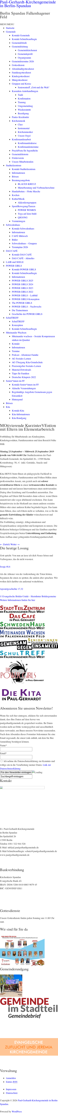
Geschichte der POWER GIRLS (27, 313)
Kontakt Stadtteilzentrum (23, 169)
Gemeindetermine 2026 (23, 61)
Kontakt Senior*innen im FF (25, 384)
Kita (8, 406)
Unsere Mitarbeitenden (22, 161)
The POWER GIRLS (22, 302)
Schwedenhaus (13, 224)
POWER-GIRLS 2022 (22, 291)
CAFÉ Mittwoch (20, 235)
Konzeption (17, 325)
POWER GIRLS (14, 265)
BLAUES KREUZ (27, 183)
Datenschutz (12, 1092)
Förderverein (18, 157)
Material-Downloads (21, 369)
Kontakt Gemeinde (21, 35)
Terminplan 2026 (20, 247)
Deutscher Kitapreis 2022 (24, 377)
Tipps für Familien (20, 373)
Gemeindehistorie (20, 154)
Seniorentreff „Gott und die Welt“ (33, 87)
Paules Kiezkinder (20, 117)
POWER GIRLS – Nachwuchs (26, 306)
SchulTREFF (12, 317)
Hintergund (17, 399)
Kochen (15, 195)
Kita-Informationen (21, 414)
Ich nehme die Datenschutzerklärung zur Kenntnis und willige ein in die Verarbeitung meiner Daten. (27, 764)
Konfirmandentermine (28, 146)
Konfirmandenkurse (27, 143)
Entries (11, 1081)
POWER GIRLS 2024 (22, 284)
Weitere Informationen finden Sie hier (17, 600)
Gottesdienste (18, 65)
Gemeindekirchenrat (27, 50)
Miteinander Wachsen (16, 332)
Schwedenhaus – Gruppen (24, 243)
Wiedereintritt (24, 109)
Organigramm (24, 57)
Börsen (15, 176)
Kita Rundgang (19, 417)
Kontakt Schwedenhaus (23, 228)
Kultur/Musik (18, 198)
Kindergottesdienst (20, 76)
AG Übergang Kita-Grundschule (27, 362)
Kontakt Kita (18, 410)
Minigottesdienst (19, 79)
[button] (7, 24)
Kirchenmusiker (25, 131)
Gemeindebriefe (19, 42)
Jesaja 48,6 (5, 566)
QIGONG (23, 217)
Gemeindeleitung (20, 46)
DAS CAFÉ (12, 250)
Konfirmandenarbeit (21, 139)
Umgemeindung (25, 105)
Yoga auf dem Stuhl (27, 213)
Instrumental (23, 128)
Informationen (18, 172)
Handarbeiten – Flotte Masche (26, 191)
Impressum (11, 1089)
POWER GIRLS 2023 (22, 287)
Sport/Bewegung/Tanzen (23, 206)
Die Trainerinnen (20, 310)
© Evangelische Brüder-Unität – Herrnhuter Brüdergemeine (28, 596)
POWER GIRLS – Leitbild (24, 295)
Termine (16, 351)
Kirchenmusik (18, 120)
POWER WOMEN (27, 209)
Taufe (20, 94)
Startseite (10, 27)
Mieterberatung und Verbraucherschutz (36, 187)
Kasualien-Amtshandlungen (25, 91)
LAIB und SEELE (15, 261)
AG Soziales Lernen (21, 358)
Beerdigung (23, 113)
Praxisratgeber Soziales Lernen (26, 365)
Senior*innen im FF (15, 380)
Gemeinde (11, 31)
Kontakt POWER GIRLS (24, 269)
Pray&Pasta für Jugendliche (25, 150)
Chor (20, 124)
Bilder (15, 239)
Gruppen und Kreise (21, 83)
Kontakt (15, 343)
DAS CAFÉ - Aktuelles (23, 258)
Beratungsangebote (21, 180)
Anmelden (11, 1078)
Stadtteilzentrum (13, 165)
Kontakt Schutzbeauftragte (24, 39)
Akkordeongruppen (27, 202)
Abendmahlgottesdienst (23, 68)
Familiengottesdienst (21, 72)
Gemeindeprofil (25, 53)
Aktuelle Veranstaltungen (24, 388)
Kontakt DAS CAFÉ (22, 254)
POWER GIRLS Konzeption (25, 299)
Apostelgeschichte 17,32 (11, 588)
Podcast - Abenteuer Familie (25, 354)
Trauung (22, 102)
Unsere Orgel (24, 135)
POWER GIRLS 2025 (22, 280)
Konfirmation (24, 98)
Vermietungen (18, 221)
